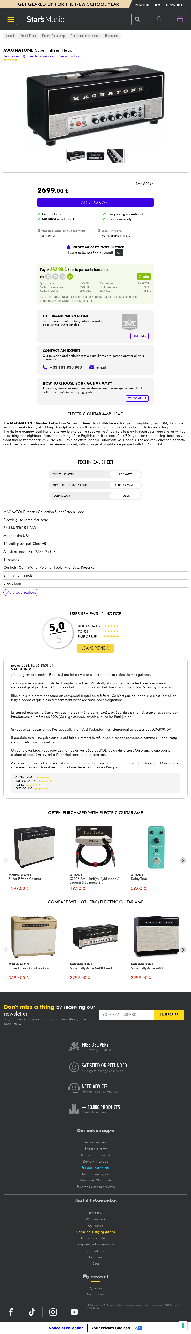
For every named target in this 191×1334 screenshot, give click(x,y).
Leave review (96, 648)
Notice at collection (66, 1328)
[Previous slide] (6, 860)
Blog (95, 1263)
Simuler (144, 276)
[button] (75, 156)
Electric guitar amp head (85, 36)
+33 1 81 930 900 (106, 1091)
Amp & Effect (28, 36)
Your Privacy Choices (110, 1328)
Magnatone (111, 36)
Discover (139, 336)
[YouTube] (74, 1312)
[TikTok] (31, 1312)
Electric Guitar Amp (53, 36)
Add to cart (95, 202)
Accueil (10, 36)
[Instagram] (53, 1312)
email (101, 367)
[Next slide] (183, 860)
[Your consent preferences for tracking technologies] (182, 1325)
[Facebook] (10, 1312)
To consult (137, 398)
